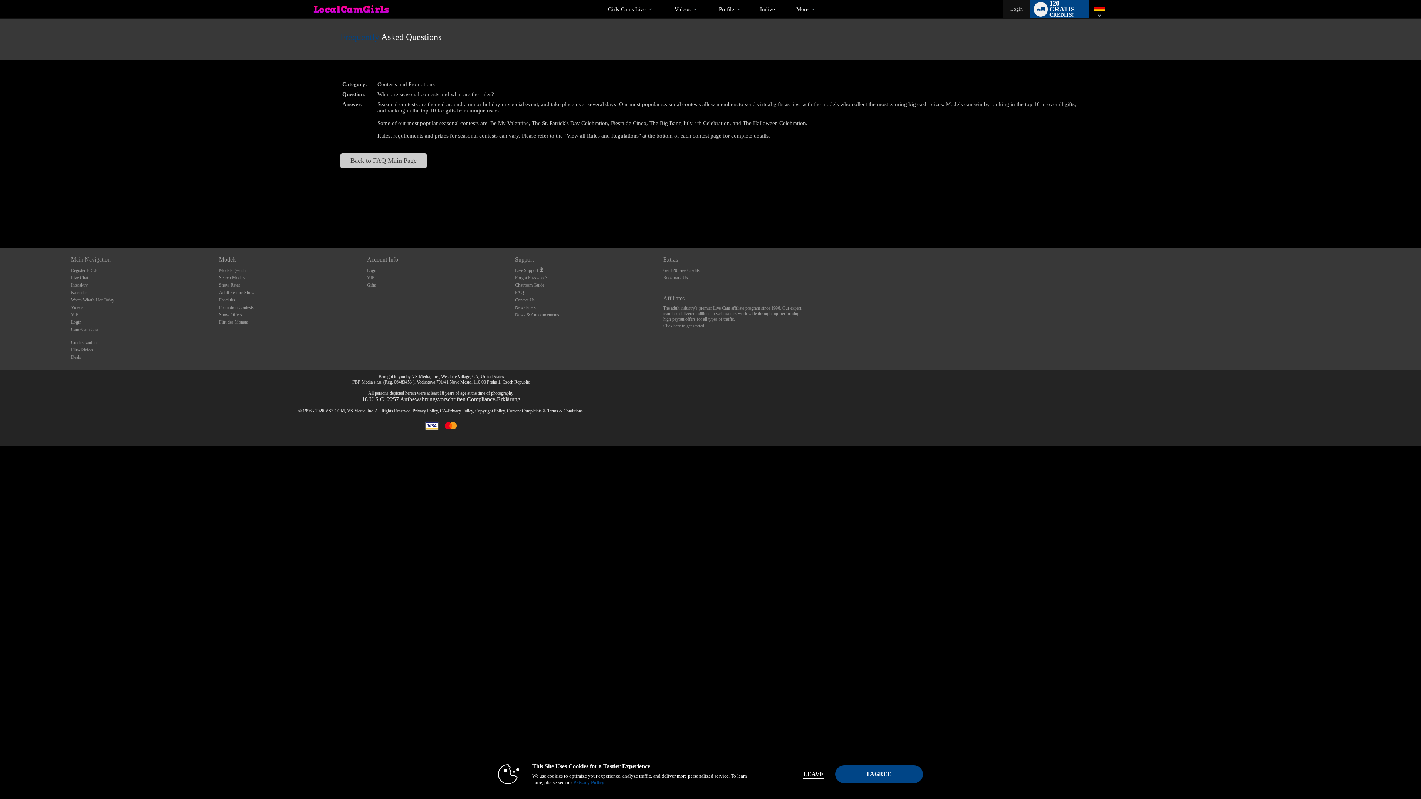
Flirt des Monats (233, 322)
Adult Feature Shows (237, 292)
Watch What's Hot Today (92, 300)
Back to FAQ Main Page (383, 160)
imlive (767, 9)
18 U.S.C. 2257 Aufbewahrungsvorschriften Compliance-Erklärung (441, 399)
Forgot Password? (531, 277)
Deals (76, 357)
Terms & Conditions (565, 411)
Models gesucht (233, 270)
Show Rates (229, 285)
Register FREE (84, 270)
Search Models (232, 277)
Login (1016, 9)
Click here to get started (683, 325)
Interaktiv (79, 285)
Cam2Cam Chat (85, 329)
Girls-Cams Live (627, 9)
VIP (74, 314)
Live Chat (79, 277)
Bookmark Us (675, 277)
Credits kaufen (84, 342)
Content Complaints (524, 411)
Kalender (79, 292)
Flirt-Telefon (82, 350)
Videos (683, 9)
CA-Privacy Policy (456, 411)
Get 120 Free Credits (681, 270)
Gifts (371, 285)
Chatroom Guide (529, 285)
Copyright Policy (490, 411)
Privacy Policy (425, 411)
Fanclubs (227, 300)
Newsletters (525, 307)
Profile (726, 9)
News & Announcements (537, 314)
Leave (813, 774)
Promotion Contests (236, 307)
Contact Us (525, 300)
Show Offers (230, 314)
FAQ (519, 292)
